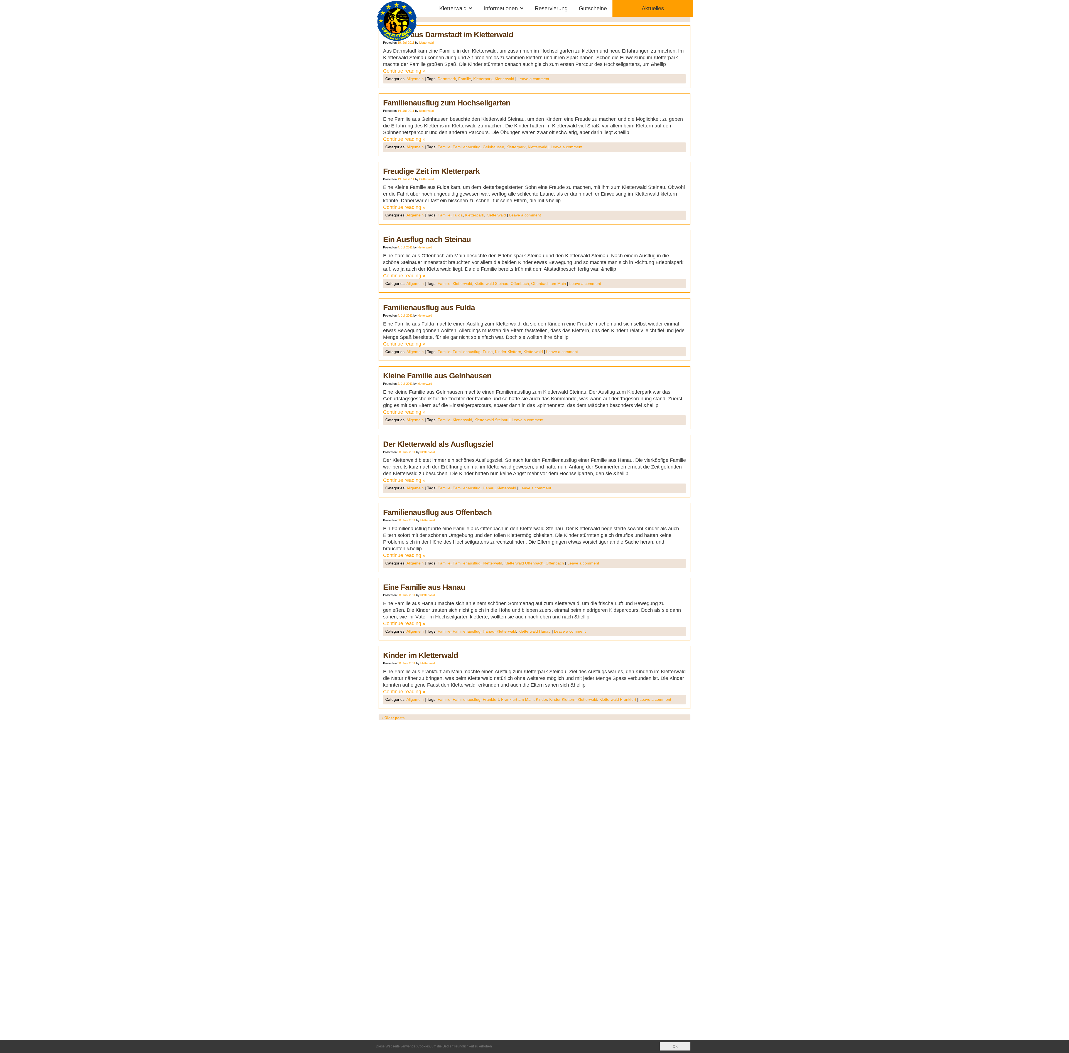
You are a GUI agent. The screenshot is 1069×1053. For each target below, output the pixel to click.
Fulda (458, 215)
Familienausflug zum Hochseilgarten (446, 102)
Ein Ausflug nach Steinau (427, 239)
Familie (464, 79)
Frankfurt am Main (517, 699)
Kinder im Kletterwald (420, 655)
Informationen (501, 8)
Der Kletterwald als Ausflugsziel (438, 444)
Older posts (392, 718)
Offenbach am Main (548, 283)
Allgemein (415, 79)
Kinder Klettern (508, 351)
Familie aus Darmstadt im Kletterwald (448, 34)
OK (675, 1047)
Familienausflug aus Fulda (429, 307)
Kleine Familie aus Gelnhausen (437, 375)
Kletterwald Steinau (491, 283)
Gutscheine (593, 8)
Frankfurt (491, 699)
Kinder (541, 699)
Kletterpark (482, 79)
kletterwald (426, 42)
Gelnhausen (493, 147)
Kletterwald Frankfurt (617, 699)
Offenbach (520, 283)
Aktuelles (653, 8)
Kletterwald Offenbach (523, 563)
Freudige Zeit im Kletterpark (431, 171)
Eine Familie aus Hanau (424, 587)
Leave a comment (533, 79)
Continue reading (404, 71)
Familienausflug (466, 147)
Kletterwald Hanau (534, 631)
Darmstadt (447, 79)
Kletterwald (453, 8)
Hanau (488, 488)
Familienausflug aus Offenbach (437, 512)
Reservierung (551, 8)
